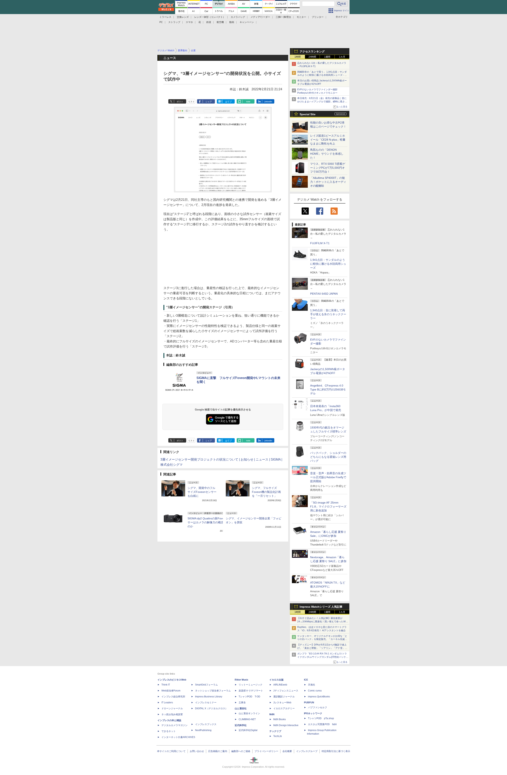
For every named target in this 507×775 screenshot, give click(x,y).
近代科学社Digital (248, 730)
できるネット (168, 731)
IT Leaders (167, 702)
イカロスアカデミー (284, 708)
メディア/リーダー (260, 17)
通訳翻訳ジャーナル (284, 696)
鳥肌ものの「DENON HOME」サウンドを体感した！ (326, 153)
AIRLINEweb (280, 684)
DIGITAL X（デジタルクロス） (211, 708)
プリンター (318, 17)
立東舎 (242, 702)
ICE (306, 679)
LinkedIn (268, 101)
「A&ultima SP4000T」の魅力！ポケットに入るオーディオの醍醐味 (328, 181)
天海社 (311, 684)
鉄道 (208, 22)
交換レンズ (183, 17)
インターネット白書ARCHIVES (178, 737)
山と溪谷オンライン (249, 713)
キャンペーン (247, 22)
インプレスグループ (306, 751)
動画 (231, 22)
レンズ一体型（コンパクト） (209, 17)
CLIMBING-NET (247, 719)
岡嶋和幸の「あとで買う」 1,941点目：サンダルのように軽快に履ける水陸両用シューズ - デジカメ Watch (322, 75)
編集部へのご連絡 (240, 751)
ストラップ (174, 22)
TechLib (277, 736)
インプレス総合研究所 (173, 696)
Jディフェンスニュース (285, 690)
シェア (208, 101)
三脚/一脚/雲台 (283, 17)
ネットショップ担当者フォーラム (213, 690)
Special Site (307, 114)
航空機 (220, 22)
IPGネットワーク (313, 713)
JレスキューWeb (282, 702)
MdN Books (279, 719)
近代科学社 (241, 725)
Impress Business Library (208, 696)
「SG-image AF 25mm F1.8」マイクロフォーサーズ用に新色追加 (328, 506)
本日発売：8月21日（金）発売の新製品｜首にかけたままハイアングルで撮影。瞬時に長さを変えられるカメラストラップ (322, 101)
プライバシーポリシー (266, 751)
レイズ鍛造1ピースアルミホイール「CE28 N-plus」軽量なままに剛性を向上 (327, 139)
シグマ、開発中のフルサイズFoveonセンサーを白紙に (202, 491)
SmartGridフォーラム (206, 684)
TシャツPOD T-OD (249, 696)
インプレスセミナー (205, 702)
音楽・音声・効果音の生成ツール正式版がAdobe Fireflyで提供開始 (328, 477)
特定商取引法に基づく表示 (336, 751)
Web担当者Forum (170, 690)
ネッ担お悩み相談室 (172, 714)
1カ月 (342, 56)
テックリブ (275, 731)
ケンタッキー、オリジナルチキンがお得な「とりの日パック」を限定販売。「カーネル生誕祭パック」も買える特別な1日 (322, 639)
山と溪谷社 (241, 708)
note (248, 101)
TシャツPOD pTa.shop (321, 718)
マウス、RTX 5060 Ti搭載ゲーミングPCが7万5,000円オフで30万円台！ (327, 167)
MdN (271, 714)
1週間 (327, 56)
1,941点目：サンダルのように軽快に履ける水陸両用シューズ (328, 263)
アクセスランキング (312, 51)
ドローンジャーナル (172, 708)
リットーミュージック (250, 684)
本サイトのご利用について (171, 751)
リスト (191, 101)
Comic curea (315, 690)
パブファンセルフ (317, 707)
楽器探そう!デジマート (251, 690)
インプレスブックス (205, 724)
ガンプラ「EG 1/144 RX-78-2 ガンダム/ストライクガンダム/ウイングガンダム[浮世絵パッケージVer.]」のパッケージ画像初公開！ (322, 657)
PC (161, 22)
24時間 (312, 56)
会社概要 (287, 751)
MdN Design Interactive (285, 725)
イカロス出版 (276, 679)
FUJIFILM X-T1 (320, 243)
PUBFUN (309, 702)
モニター (301, 17)
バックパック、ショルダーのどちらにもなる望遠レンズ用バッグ (328, 456)
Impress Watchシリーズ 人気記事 (321, 606)
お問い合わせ (197, 751)
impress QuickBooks (319, 696)
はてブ (228, 101)
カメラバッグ (238, 17)
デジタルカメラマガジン (174, 725)
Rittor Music (241, 679)
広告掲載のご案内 (217, 751)
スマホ (189, 22)
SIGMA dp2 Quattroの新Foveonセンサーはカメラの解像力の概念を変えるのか (211, 522)
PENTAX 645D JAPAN (324, 293)
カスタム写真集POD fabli (322, 724)
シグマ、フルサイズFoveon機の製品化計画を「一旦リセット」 (266, 491)
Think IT (165, 684)
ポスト (180, 101)
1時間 (297, 56)
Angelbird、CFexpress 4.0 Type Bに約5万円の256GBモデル (328, 389)
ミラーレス (165, 17)
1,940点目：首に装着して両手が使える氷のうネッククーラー (328, 314)
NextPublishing (203, 730)
